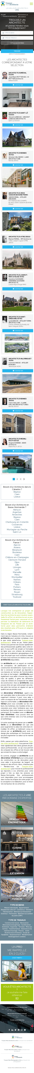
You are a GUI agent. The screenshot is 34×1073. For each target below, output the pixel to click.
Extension (5, 927)
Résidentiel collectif (8, 910)
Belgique (4, 1015)
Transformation (14, 929)
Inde (26, 1015)
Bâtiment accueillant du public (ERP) (22, 915)
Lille (8, 1010)
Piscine (21, 931)
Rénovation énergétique (11, 925)
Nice (11, 1010)
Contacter (19, 85)
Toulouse (25, 1009)
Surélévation (26, 925)
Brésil (17, 1017)
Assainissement (15, 935)
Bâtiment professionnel (22, 912)
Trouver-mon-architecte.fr (17, 742)
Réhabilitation (27, 935)
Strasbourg (20, 1010)
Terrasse (21, 927)
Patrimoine (13, 914)
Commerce (21, 910)
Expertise (13, 927)
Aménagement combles (17, 937)
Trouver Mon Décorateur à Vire (12, 1049)
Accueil (3, 14)
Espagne (9, 1015)
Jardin (27, 931)
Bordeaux (30, 1009)
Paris (3, 1009)
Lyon (6, 1009)
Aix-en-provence (18, 1009)
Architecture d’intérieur (13, 933)
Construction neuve (12, 923)
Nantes (15, 1010)
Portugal (30, 1015)
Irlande (22, 1015)
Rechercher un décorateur (23, 16)
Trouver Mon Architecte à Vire (10, 1040)
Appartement (24, 908)
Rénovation (24, 923)
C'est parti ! (17, 958)
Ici (17, 998)
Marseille (10, 1009)
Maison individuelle (11, 908)
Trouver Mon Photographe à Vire (13, 1060)
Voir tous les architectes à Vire (17, 605)
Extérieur (4, 914)
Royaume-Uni (16, 1015)
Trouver (17, 51)
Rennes (25, 1010)
